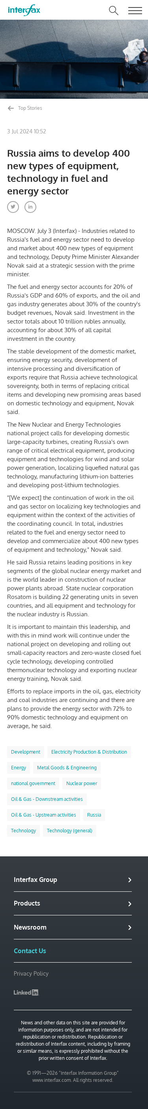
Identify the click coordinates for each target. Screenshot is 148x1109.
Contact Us (30, 951)
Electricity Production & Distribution (89, 752)
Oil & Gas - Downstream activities (47, 799)
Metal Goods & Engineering (67, 768)
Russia (94, 815)
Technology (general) (69, 831)
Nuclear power (81, 783)
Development (25, 752)
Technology (23, 831)
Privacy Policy (31, 973)
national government (33, 783)
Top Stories (29, 108)
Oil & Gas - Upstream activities (43, 815)
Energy (18, 768)
